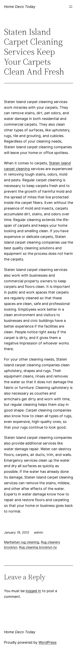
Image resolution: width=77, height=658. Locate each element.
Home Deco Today (19, 7)
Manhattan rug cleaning (21, 542)
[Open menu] (70, 6)
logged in (33, 591)
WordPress (47, 642)
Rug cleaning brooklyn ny (38, 547)
